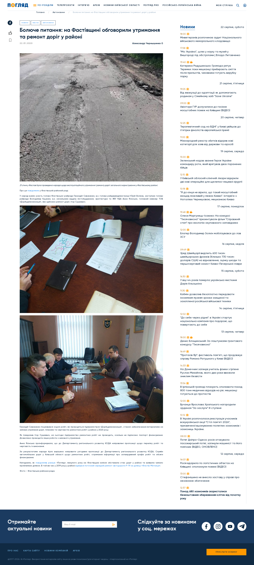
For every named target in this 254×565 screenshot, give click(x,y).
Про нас (13, 550)
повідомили (33, 190)
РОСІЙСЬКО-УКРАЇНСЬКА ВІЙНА (182, 5)
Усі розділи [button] (45, 5)
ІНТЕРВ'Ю (84, 5)
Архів (96, 5)
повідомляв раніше (45, 462)
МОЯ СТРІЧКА (224, 5)
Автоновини (59, 12)
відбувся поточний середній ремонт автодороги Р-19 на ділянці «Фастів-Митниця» (117, 465)
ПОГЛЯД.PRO (151, 5)
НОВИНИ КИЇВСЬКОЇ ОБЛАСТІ (122, 5)
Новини (24, 23)
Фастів (36, 23)
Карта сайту (31, 550)
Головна (40, 12)
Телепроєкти (66, 5)
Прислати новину (226, 552)
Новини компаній (56, 550)
